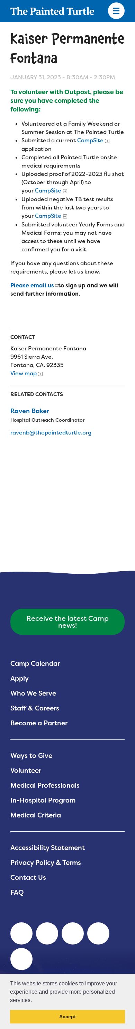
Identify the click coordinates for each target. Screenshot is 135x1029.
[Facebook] (73, 933)
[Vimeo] (98, 933)
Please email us (32, 285)
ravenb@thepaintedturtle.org (50, 432)
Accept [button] (67, 1016)
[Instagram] (21, 959)
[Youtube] (47, 933)
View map (23, 373)
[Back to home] (52, 11)
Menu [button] (116, 11)
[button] (34, 1001)
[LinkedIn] (21, 933)
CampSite (90, 140)
